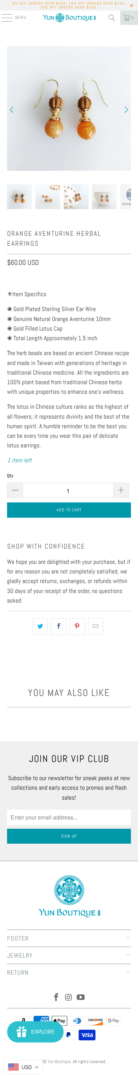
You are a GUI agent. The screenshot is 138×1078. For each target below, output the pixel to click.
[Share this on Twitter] (40, 626)
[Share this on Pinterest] (77, 626)
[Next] (125, 110)
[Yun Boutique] (69, 18)
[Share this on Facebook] (58, 626)
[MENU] (3, 18)
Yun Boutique (59, 1061)
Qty (10, 476)
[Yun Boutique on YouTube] (81, 998)
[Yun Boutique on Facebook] (56, 998)
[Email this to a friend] (95, 626)
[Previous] (12, 110)
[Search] (112, 18)
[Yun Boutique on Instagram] (68, 998)
